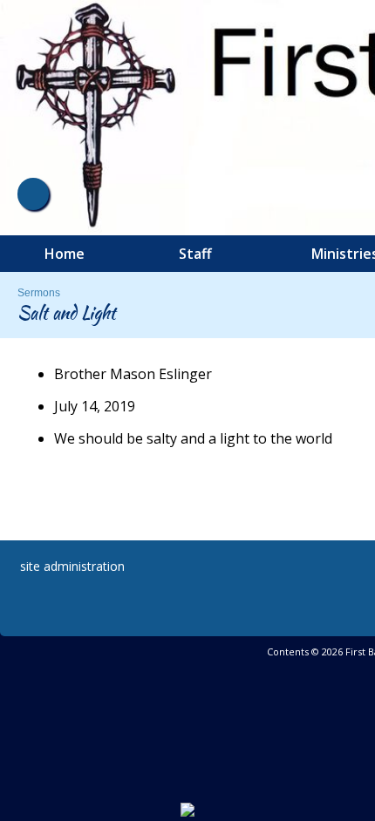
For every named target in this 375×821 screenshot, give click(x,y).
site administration (72, 566)
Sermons (38, 293)
